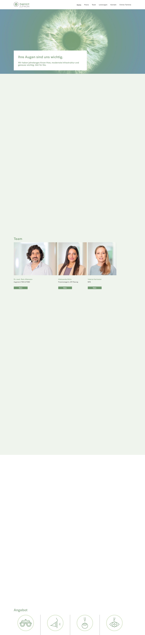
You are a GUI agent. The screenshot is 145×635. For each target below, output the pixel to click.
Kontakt (113, 5)
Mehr (20, 288)
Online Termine (125, 5)
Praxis (86, 5)
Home (79, 5)
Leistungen (103, 5)
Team (94, 5)
